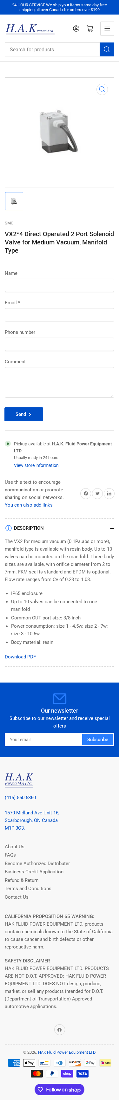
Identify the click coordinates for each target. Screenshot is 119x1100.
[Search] (107, 49)
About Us (14, 847)
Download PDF (20, 657)
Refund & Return (21, 880)
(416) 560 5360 (20, 797)
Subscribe (97, 739)
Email (12, 303)
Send (21, 414)
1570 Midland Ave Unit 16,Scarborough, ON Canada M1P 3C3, (32, 820)
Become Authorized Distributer (37, 863)
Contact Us (17, 897)
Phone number (20, 332)
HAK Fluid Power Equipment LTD (67, 1052)
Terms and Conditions (28, 888)
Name (11, 273)
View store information (36, 465)
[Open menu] (107, 29)
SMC (9, 223)
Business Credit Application (34, 872)
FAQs (10, 855)
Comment (15, 362)
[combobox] (59, 49)
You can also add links (29, 505)
